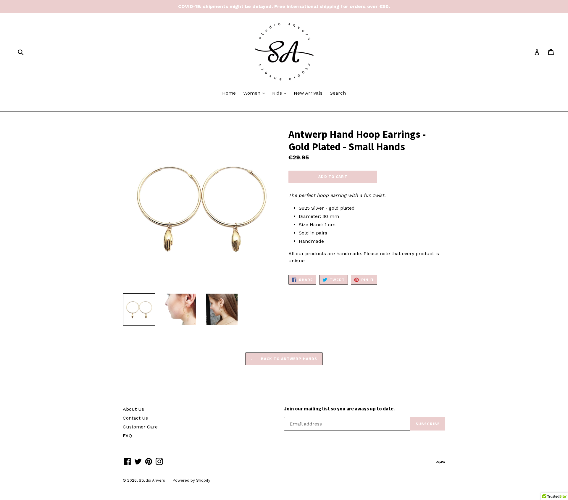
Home (229, 93)
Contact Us (135, 418)
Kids (280, 93)
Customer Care (140, 427)
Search (338, 93)
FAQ (127, 435)
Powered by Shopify (191, 480)
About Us (133, 409)
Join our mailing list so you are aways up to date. (339, 409)
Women (255, 93)
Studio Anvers (152, 480)
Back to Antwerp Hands (288, 358)
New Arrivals (308, 93)
